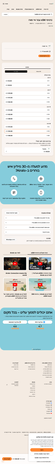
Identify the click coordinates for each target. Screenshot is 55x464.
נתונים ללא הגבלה (48, 367)
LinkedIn (48, 411)
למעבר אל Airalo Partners (15, 384)
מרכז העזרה (16, 364)
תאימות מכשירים (31, 369)
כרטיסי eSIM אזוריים (48, 371)
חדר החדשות (32, 392)
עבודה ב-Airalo (32, 396)
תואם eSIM (48, 461)
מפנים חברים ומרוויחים (47, 375)
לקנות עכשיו (7, 459)
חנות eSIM (39, 9)
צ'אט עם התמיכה (14, 367)
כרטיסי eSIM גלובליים (47, 369)
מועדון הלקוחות (49, 377)
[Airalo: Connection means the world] (15, 263)
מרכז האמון (39, 432)
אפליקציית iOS (39, 322)
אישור (41, 450)
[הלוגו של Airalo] (49, 3)
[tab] (27, 67)
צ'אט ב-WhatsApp (10, 239)
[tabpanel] (27, 103)
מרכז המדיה (32, 390)
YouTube (48, 413)
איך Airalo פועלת (29, 9)
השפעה (33, 386)
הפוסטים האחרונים (48, 384)
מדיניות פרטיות (33, 432)
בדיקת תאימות (43, 56)
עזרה (8, 9)
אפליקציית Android (14, 322)
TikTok (48, 409)
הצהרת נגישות (27, 435)
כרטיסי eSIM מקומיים (40, 23)
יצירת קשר (16, 369)
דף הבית (46, 9)
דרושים (33, 394)
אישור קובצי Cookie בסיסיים (41, 454)
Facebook (48, 403)
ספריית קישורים (7, 432)
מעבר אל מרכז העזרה (11, 213)
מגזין (12, 9)
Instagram (48, 405)
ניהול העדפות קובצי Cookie (42, 457)
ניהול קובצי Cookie (16, 432)
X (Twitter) (48, 407)
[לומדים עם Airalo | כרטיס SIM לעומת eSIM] (40, 284)
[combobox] (27, 14)
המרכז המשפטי (25, 432)
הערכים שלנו (32, 388)
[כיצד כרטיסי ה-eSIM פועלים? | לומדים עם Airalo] (40, 263)
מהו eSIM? (33, 364)
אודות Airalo (19, 9)
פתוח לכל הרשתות (41, 461)
